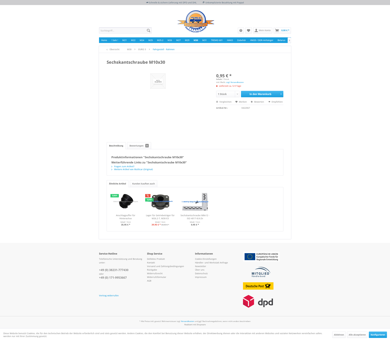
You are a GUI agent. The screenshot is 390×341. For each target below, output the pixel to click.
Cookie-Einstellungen (206, 258)
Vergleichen (225, 101)
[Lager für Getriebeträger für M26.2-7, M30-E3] (160, 201)
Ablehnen (339, 334)
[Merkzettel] (248, 30)
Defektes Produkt (156, 258)
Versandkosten (187, 321)
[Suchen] (148, 30)
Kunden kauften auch (143, 183)
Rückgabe (152, 269)
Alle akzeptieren (357, 334)
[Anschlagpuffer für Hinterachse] (126, 201)
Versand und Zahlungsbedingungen (165, 266)
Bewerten (259, 101)
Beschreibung (116, 145)
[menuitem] (125, 30)
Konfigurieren (378, 334)
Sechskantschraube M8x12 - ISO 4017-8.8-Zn (195, 217)
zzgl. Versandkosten (235, 82)
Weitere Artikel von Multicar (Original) (133, 169)
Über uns (199, 269)
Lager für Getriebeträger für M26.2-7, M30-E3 (160, 217)
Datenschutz (201, 273)
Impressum (201, 277)
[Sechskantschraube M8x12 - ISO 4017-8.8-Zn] (195, 201)
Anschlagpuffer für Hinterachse (125, 217)
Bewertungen (138, 145)
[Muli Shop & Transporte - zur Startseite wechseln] (195, 21)
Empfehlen (277, 101)
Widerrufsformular (156, 277)
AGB (149, 280)
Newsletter (200, 266)
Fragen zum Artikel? (123, 166)
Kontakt (151, 262)
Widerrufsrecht (155, 273)
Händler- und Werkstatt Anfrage (211, 262)
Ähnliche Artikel (117, 183)
